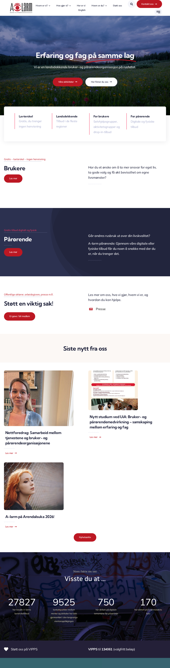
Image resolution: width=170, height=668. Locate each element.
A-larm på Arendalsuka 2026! (29, 516)
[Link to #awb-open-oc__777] (158, 12)
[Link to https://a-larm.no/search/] (131, 4)
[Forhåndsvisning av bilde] (34, 464)
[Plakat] (113, 372)
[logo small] (21, 3)
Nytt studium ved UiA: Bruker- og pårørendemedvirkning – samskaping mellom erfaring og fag (121, 421)
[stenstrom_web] (38, 372)
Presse (101, 309)
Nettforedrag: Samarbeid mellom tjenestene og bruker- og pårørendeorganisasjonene (33, 437)
